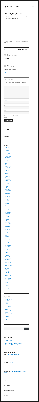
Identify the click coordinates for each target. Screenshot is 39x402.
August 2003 (7, 282)
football (26, 41)
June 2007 (7, 235)
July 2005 (7, 268)
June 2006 (7, 252)
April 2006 (7, 255)
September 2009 (8, 197)
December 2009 (8, 193)
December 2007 (8, 226)
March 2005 (7, 273)
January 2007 (7, 242)
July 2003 (7, 284)
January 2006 (7, 259)
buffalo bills (23, 41)
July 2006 (7, 251)
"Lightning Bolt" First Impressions (12, 344)
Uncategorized (8, 317)
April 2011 (7, 170)
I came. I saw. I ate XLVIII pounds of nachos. (13, 343)
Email (5, 105)
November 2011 (8, 164)
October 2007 (7, 229)
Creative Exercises (8, 299)
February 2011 (7, 173)
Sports (17, 41)
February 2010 (8, 190)
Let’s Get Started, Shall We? (13, 354)
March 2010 (7, 189)
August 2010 (7, 182)
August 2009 (7, 199)
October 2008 (7, 213)
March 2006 (7, 256)
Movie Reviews (8, 306)
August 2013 (7, 154)
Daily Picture (7, 300)
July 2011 (6, 169)
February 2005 (8, 275)
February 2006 (8, 258)
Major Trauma (12, 362)
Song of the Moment (9, 310)
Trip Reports (7, 316)
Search (5, 326)
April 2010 (7, 187)
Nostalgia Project (8, 307)
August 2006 (7, 249)
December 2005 (8, 261)
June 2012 (7, 160)
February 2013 (8, 156)
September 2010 (8, 180)
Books (5, 380)
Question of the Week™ (9, 390)
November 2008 (8, 212)
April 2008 (7, 220)
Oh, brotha (10, 366)
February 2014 (8, 151)
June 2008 (7, 217)
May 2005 (7, 271)
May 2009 (7, 203)
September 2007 (8, 230)
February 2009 (8, 207)
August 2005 (7, 266)
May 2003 (7, 286)
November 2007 (8, 228)
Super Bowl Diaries (8, 313)
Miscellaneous (8, 305)
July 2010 (7, 183)
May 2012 (7, 161)
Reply (5, 61)
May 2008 (7, 219)
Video (19, 41)
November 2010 (8, 177)
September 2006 (8, 248)
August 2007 (7, 232)
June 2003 (7, 285)
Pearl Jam (7, 309)
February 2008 (8, 223)
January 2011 (7, 174)
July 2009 (7, 200)
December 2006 (8, 243)
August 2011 (7, 167)
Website (5, 110)
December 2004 (8, 276)
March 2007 (7, 239)
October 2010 (7, 179)
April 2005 (7, 272)
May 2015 (7, 150)
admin (6, 41)
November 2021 (8, 149)
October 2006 (7, 246)
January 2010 (7, 192)
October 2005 (7, 263)
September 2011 (8, 166)
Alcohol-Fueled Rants (9, 297)
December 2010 (8, 176)
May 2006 (7, 253)
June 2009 (7, 202)
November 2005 (8, 262)
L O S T (6, 303)
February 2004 (8, 281)
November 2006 (8, 245)
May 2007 (7, 236)
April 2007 (7, 238)
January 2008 (7, 225)
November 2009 (8, 194)
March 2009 (7, 206)
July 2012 (7, 159)
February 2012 (8, 163)
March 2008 (7, 222)
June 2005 (7, 269)
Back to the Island (8, 340)
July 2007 (7, 233)
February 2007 (8, 240)
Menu (33, 6)
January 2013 (7, 157)
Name (5, 100)
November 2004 (8, 278)
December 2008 (8, 210)
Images (6, 302)
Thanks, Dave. (8, 341)
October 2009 (7, 196)
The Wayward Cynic (11, 6)
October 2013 (7, 153)
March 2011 (7, 172)
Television (7, 315)
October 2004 (7, 279)
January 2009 (7, 209)
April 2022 (7, 147)
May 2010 (7, 186)
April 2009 (7, 205)
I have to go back (8, 339)
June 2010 (7, 184)
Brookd (5, 366)
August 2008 (7, 215)
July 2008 (7, 216)
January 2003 (7, 288)
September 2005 (8, 265)
